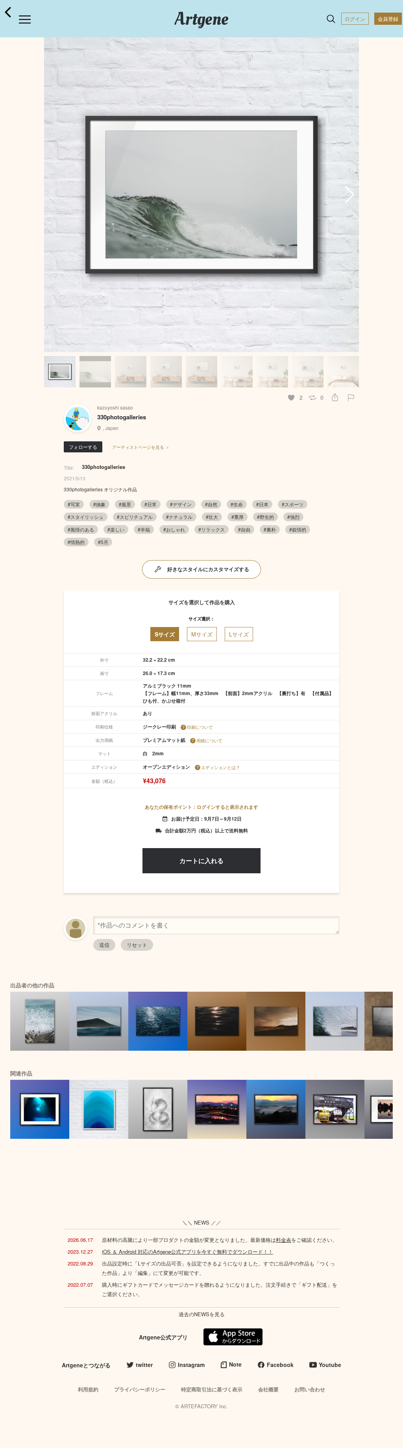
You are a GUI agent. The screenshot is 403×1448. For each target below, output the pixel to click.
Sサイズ (165, 634)
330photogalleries (121, 417)
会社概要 (268, 1389)
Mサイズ (202, 634)
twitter (144, 1365)
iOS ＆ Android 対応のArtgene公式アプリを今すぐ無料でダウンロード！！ (187, 1251)
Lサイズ (239, 634)
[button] (349, 194)
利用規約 (88, 1389)
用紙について (209, 740)
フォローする (83, 446)
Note (235, 1364)
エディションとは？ (220, 767)
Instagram (191, 1365)
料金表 (283, 1239)
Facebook (280, 1365)
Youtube (330, 1365)
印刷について (200, 727)
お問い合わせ (309, 1389)
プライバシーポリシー (139, 1389)
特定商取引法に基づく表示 (211, 1389)
